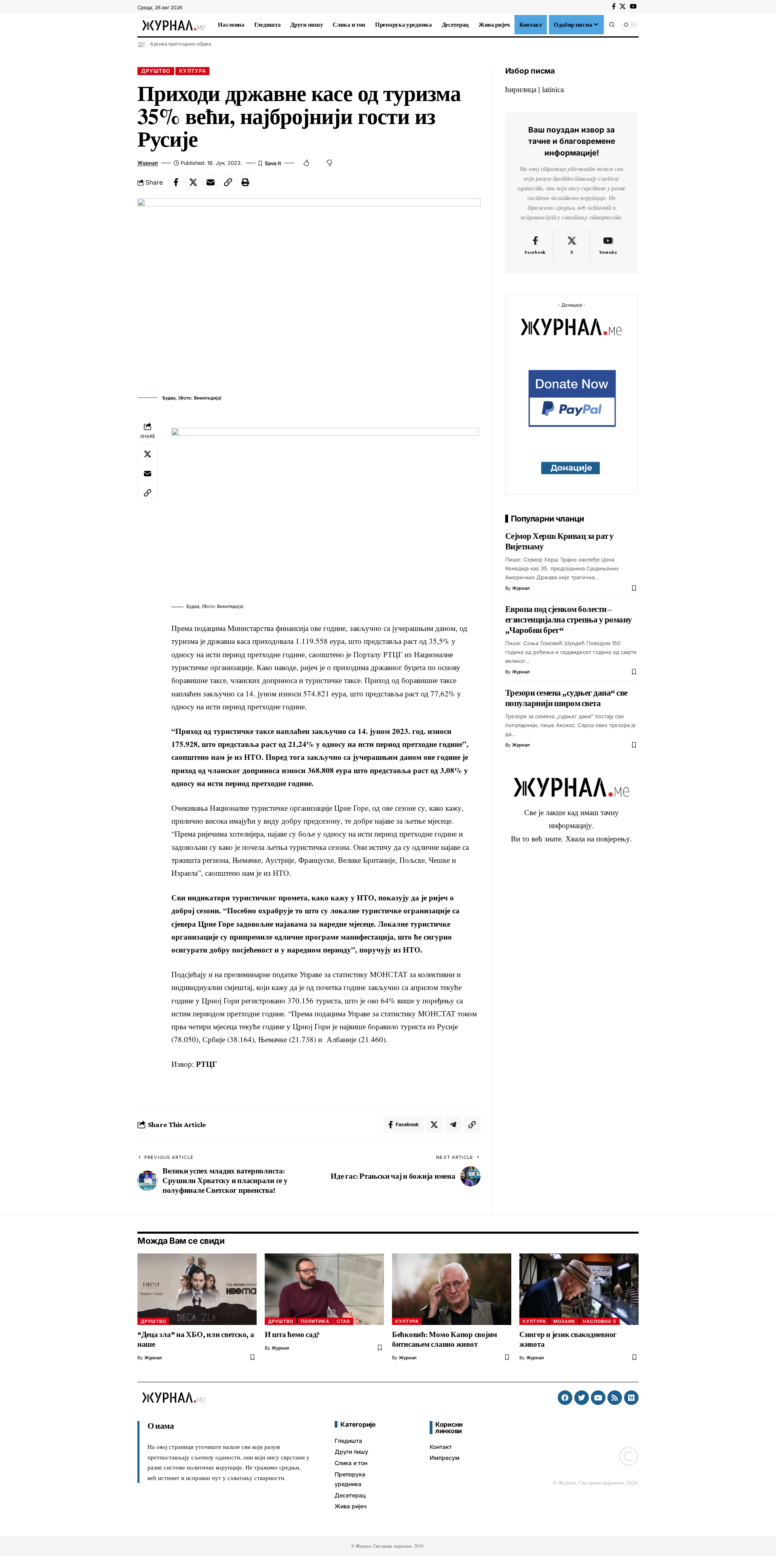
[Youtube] (608, 246)
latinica (553, 89)
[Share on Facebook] (176, 182)
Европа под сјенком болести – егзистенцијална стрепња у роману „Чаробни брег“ (568, 619)
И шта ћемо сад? (292, 1334)
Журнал (147, 163)
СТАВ (343, 1321)
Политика (315, 1321)
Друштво (156, 71)
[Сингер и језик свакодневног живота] (579, 1289)
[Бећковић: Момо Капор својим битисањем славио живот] (451, 1289)
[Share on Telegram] (453, 1125)
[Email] (210, 182)
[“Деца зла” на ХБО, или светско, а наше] (197, 1289)
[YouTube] (633, 6)
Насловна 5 (599, 1321)
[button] (612, 24)
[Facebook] (614, 6)
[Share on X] (193, 182)
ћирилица (520, 89)
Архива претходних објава (180, 44)
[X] (623, 6)
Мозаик (564, 1321)
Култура (192, 71)
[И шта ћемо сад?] (324, 1289)
